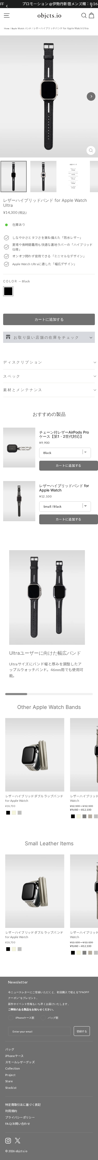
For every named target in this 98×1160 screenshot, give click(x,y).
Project (10, 1075)
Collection (12, 1068)
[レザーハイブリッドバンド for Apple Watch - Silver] (96, 816)
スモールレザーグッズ (20, 1062)
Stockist (10, 1087)
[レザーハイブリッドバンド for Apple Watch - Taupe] (90, 816)
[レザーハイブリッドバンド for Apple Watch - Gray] (84, 816)
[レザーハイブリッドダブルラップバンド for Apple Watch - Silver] (19, 813)
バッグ (9, 1049)
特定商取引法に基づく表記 (23, 1104)
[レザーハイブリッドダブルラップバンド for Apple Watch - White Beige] (14, 813)
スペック (12, 376)
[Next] (91, 96)
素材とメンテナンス (23, 389)
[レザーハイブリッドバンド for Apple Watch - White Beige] (78, 816)
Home (6, 28)
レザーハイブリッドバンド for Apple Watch (64, 488)
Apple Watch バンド (21, 28)
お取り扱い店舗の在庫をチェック (46, 337)
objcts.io (21, 1151)
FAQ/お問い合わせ (17, 1123)
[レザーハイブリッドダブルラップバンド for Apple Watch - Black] (8, 813)
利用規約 (11, 1111)
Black (8, 291)
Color (16, 281)
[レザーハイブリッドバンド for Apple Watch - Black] (73, 816)
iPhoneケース (14, 1055)
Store (9, 1081)
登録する (82, 1031)
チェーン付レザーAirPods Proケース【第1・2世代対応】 (64, 434)
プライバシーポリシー (20, 1117)
